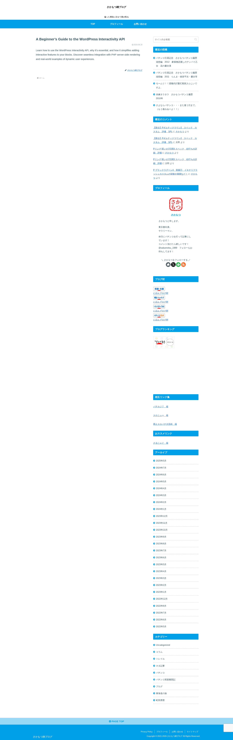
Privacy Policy (147, 732)
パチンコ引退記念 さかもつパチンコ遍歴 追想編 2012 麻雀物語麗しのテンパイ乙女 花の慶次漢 (177, 62)
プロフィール (162, 732)
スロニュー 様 (160, 415)
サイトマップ (192, 732)
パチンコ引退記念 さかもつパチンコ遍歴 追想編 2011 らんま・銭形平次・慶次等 (177, 74)
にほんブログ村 (160, 293)
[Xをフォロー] (173, 264)
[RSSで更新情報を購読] (183, 264)
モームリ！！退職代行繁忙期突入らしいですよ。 (176, 85)
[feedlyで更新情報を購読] (178, 264)
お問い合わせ (177, 732)
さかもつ (180, 131)
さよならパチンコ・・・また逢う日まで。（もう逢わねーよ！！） (176, 107)
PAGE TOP (117, 721)
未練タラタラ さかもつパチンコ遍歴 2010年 (175, 96)
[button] (195, 39)
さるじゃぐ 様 (160, 443)
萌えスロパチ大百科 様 (165, 424)
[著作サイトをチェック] (168, 264)
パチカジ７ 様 (160, 406)
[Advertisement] (175, 371)
